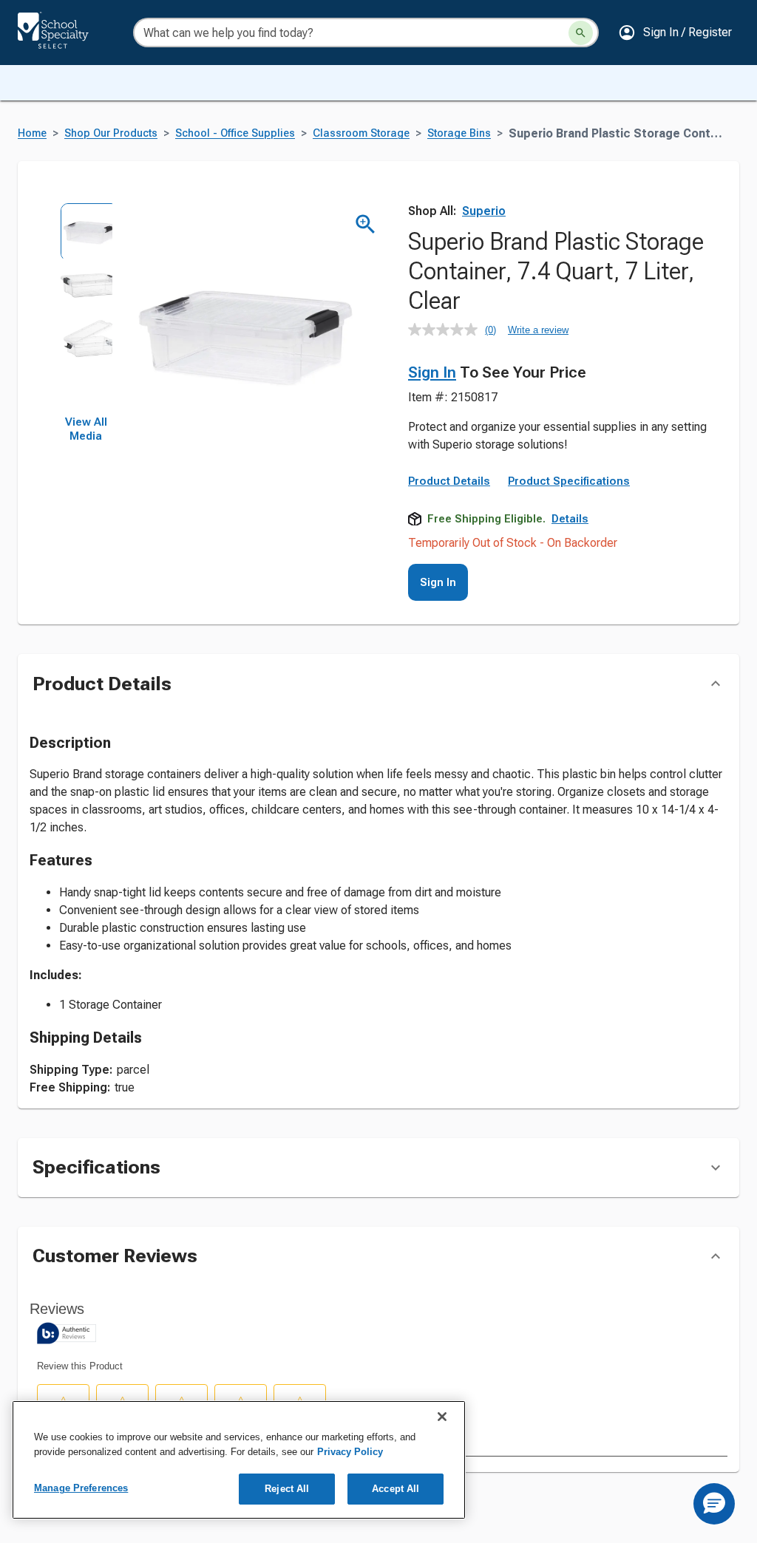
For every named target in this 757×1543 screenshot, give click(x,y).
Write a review (538, 329)
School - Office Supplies (235, 133)
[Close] (442, 1416)
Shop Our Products (110, 133)
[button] (675, 32)
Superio (484, 211)
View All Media (86, 429)
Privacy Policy (350, 1451)
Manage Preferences (81, 1487)
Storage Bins (459, 133)
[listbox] (85, 308)
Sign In (432, 372)
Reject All (287, 1488)
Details (569, 518)
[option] (85, 229)
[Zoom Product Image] (365, 224)
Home (32, 133)
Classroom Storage (361, 133)
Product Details (449, 481)
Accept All (395, 1488)
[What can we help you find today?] (580, 33)
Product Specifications (569, 481)
